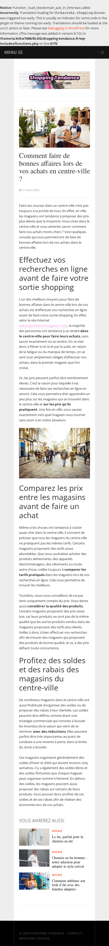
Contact (74, 933)
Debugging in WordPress (66, 28)
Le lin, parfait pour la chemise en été (67, 839)
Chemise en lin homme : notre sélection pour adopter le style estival (69, 862)
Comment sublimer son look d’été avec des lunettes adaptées (68, 885)
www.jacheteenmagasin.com (43, 325)
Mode (57, 831)
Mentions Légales (34, 938)
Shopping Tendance (47, 933)
